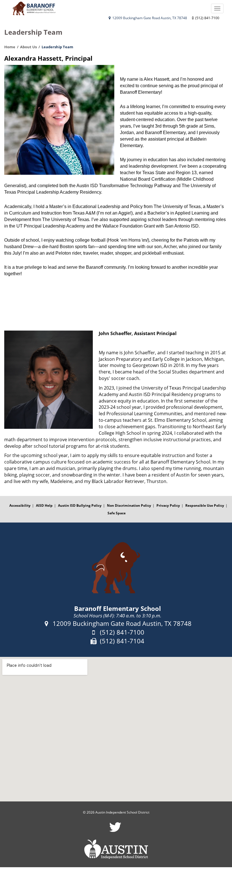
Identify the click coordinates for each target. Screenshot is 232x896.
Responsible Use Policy (204, 505)
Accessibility (20, 505)
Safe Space (117, 513)
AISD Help (44, 505)
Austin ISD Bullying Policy (80, 505)
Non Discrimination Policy (129, 505)
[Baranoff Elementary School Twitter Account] (115, 830)
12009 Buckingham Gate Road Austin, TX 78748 (149, 18)
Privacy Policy (168, 505)
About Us (28, 46)
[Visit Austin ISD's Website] (116, 849)
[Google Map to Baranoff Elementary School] (116, 729)
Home (9, 46)
